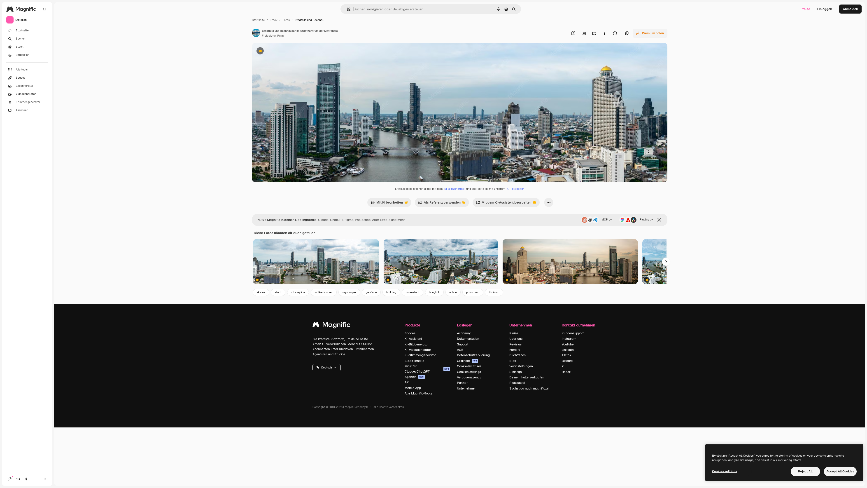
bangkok (434, 292)
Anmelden (850, 9)
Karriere (514, 350)
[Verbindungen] (10, 479)
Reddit (566, 372)
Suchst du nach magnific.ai (528, 388)
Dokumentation (468, 339)
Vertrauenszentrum (470, 377)
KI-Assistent (413, 339)
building (391, 292)
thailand (494, 292)
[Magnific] (331, 325)
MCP (604, 219)
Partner (462, 383)
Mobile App (413, 388)
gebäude (371, 292)
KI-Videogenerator (418, 350)
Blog (512, 361)
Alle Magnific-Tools (418, 393)
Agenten (414, 377)
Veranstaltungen (521, 366)
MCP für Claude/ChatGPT (427, 368)
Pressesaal (517, 383)
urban (453, 292)
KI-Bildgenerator (455, 189)
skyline (261, 292)
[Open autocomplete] (347, 9)
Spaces (410, 333)
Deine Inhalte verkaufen (526, 377)
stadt (278, 292)
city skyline (298, 292)
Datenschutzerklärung (473, 355)
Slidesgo (515, 372)
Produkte (412, 325)
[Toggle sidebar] (44, 9)
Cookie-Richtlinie (469, 366)
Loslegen (464, 325)
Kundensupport (573, 333)
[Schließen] (659, 220)
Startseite (258, 20)
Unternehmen (466, 388)
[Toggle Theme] (26, 479)
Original (281, 51)
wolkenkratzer (324, 292)
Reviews (515, 344)
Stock (273, 20)
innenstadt (413, 292)
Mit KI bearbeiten (387, 203)
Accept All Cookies (840, 471)
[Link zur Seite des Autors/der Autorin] (256, 33)
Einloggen (824, 9)
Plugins (644, 219)
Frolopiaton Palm (273, 36)
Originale (467, 361)
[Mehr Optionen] (604, 33)
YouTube (568, 344)
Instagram (569, 339)
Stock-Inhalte (414, 361)
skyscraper (349, 292)
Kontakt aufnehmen (578, 325)
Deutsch (326, 367)
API (407, 382)
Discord (567, 361)
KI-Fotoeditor (515, 189)
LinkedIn (568, 350)
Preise (805, 9)
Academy (464, 333)
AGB (460, 350)
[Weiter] (666, 261)
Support (462, 344)
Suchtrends (517, 355)
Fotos (286, 20)
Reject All (805, 471)
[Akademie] (18, 479)
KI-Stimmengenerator (420, 355)
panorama (472, 292)
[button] (326, 367)
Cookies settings (469, 372)
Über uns (515, 339)
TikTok (566, 355)
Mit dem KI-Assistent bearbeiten (503, 203)
